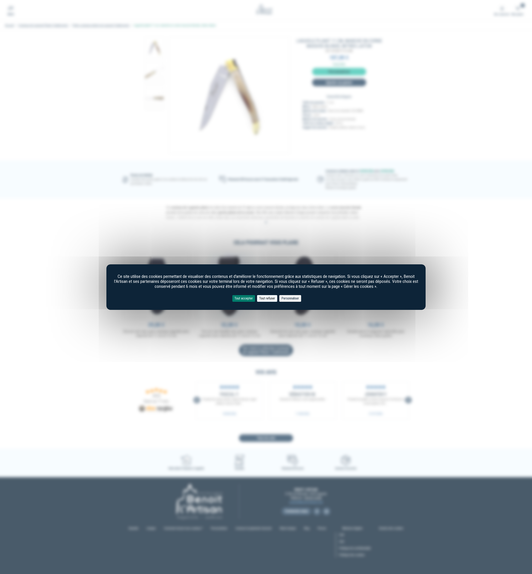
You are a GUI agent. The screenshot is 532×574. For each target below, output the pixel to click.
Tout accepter (243, 298)
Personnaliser (290, 298)
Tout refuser (267, 298)
